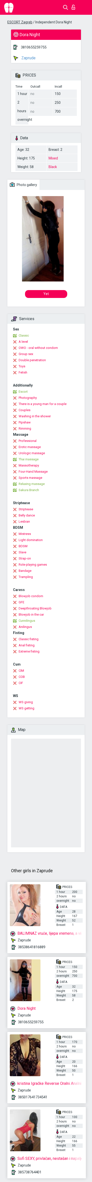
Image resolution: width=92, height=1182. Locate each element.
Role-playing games (33, 564)
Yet (46, 294)
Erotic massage (30, 447)
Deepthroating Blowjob (35, 608)
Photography (28, 398)
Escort (23, 391)
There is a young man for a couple (42, 404)
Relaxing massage (32, 484)
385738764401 (29, 1172)
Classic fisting (29, 639)
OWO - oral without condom (38, 348)
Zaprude (28, 58)
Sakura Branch (29, 490)
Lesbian (24, 521)
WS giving (26, 702)
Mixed (53, 158)
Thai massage (29, 459)
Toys (22, 366)
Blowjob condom (31, 596)
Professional (28, 441)
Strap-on (25, 558)
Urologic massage (32, 453)
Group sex (26, 354)
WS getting (26, 708)
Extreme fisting (29, 651)
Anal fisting (27, 645)
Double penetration (32, 360)
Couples (24, 410)
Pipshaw (25, 422)
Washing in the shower (35, 416)
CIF (21, 683)
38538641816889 (31, 947)
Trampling (26, 577)
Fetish (23, 372)
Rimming (25, 428)
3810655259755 (33, 47)
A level (23, 341)
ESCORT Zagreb (19, 22)
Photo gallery (26, 185)
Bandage (25, 571)
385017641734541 (32, 1097)
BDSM (23, 546)
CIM (21, 670)
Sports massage (30, 478)
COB (22, 677)
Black (53, 167)
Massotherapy (29, 465)
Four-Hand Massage (33, 471)
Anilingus (25, 627)
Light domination (31, 540)
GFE (21, 602)
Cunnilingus (27, 620)
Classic (24, 335)
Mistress (25, 534)
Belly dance (27, 515)
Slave (22, 552)
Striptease (26, 509)
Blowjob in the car (31, 614)
